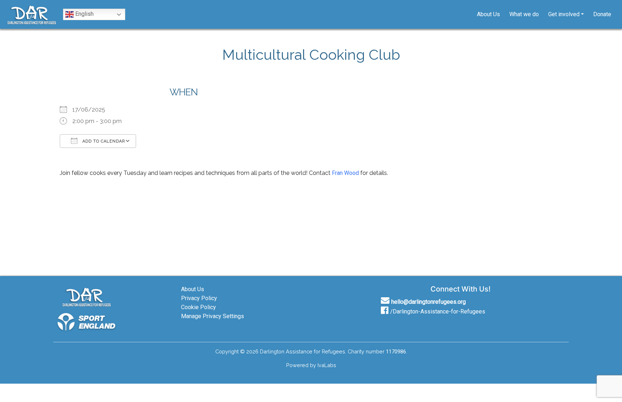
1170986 (396, 352)
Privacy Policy (199, 298)
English (84, 13)
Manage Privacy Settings (212, 316)
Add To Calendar (103, 141)
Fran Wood (345, 173)
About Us (488, 14)
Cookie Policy (198, 307)
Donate (602, 14)
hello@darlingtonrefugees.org (428, 301)
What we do (524, 14)
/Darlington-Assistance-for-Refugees (437, 311)
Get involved (564, 14)
